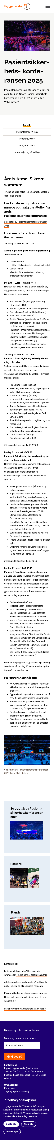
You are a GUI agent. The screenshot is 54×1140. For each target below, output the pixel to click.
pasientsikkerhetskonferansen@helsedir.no (25, 1008)
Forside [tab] (27, 125)
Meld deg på (14, 1056)
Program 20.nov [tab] (27, 139)
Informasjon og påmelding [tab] (27, 152)
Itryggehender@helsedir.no (25, 1068)
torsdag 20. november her (30, 666)
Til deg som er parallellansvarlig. (31, 975)
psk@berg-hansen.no (33, 986)
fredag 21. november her (16, 670)
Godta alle (11, 1124)
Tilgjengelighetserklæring (16, 1091)
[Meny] (47, 6)
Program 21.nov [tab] (27, 145)
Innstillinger (12, 1131)
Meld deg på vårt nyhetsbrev (20, 1038)
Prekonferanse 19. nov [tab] (27, 132)
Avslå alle (29, 1124)
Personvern (9, 1088)
